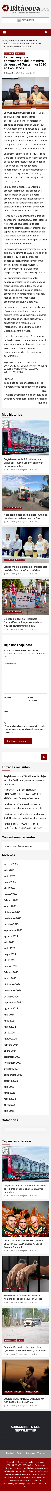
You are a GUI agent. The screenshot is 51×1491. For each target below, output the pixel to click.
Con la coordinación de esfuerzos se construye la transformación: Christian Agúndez (25, 396)
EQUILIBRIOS (19, 1392)
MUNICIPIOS (20, 54)
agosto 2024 (11, 1008)
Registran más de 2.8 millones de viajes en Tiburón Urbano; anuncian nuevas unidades (23, 463)
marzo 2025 (10, 966)
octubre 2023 (11, 1068)
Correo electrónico (32, 698)
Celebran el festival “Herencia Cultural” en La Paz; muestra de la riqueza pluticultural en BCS (23, 622)
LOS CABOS (9, 54)
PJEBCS (21, 1289)
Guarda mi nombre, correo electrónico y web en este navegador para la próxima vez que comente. (24, 729)
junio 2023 (9, 1092)
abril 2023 (9, 1104)
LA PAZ (7, 452)
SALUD (20, 1340)
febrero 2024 (11, 1044)
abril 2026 (9, 888)
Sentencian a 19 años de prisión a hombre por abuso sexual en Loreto (23, 806)
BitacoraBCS (10, 73)
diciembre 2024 (12, 984)
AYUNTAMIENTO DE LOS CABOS (23, 362)
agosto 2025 (11, 936)
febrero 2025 (11, 972)
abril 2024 (9, 1032)
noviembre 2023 (12, 1062)
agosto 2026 (11, 864)
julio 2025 (9, 942)
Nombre (8, 697)
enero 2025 (10, 978)
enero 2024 (10, 1050)
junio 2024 (9, 1020)
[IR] (44, 757)
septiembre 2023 (13, 1074)
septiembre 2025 (13, 930)
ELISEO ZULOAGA (39, 1234)
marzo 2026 (10, 894)
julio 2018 (9, 1110)
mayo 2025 (10, 954)
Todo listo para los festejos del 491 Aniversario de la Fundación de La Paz (25, 382)
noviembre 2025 (12, 918)
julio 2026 (9, 870)
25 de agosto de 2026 (25, 522)
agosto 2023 (11, 1080)
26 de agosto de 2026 (25, 470)
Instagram (30, 1453)
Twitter (20, 1453)
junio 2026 (9, 876)
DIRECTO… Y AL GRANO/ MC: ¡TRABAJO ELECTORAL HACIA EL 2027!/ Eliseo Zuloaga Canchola (22, 794)
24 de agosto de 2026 (25, 574)
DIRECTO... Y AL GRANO (22, 1234)
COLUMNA (8, 1234)
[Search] (46, 32)
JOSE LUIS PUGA (32, 1392)
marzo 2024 (10, 1038)
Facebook (10, 1453)
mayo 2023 (10, 1098)
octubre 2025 (11, 924)
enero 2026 (10, 906)
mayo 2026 (10, 882)
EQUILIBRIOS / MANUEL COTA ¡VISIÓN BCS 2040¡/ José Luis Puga (23, 826)
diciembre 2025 (12, 912)
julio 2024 (9, 1014)
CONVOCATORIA (12, 366)
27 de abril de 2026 (25, 73)
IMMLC (20, 372)
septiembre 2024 (13, 1002)
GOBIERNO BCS (10, 1289)
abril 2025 (9, 960)
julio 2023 (9, 1086)
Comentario (10, 664)
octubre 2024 (11, 996)
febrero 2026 (11, 900)
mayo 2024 (10, 1026)
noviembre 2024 (12, 990)
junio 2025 (9, 948)
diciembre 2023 (12, 1056)
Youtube (41, 1453)
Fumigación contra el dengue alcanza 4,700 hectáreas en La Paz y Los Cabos (25, 816)
